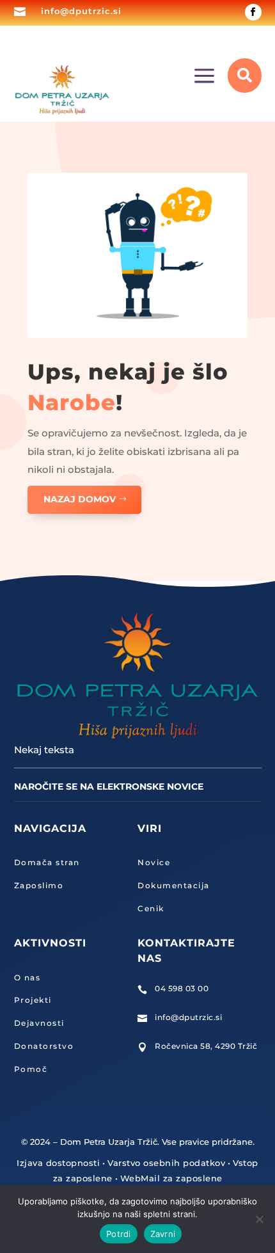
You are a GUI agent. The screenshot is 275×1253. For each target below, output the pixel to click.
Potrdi (118, 1234)
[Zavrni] (259, 1219)
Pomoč (31, 1069)
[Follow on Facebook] (253, 12)
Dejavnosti (39, 1023)
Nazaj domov (79, 499)
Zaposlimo (39, 885)
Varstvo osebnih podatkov (166, 1163)
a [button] (204, 77)
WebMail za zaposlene (171, 1178)
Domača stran (47, 862)
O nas (27, 977)
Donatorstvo (44, 1046)
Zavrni (163, 1234)
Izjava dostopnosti (58, 1163)
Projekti (33, 1000)
